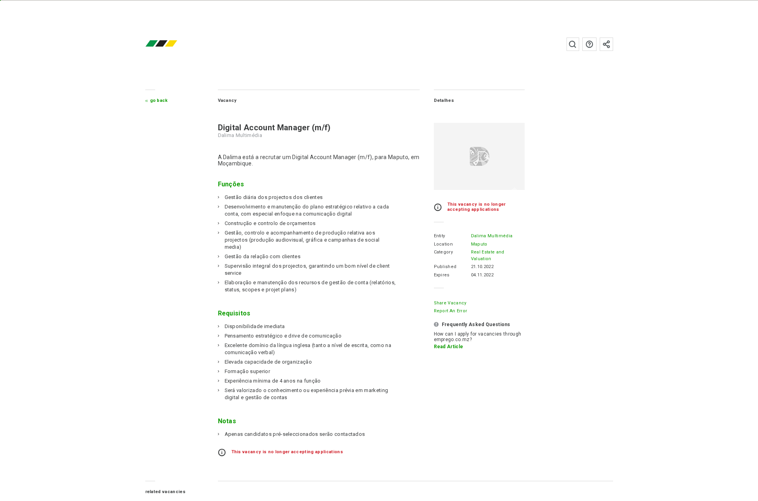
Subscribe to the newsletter (606, 44)
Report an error (450, 310)
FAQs (589, 44)
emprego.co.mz (173, 44)
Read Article (448, 346)
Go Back (159, 100)
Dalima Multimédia (491, 235)
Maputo (479, 244)
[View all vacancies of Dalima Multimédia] (479, 156)
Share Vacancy (450, 303)
